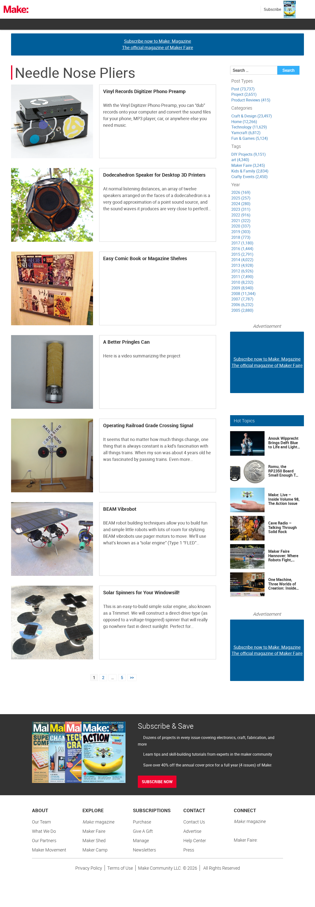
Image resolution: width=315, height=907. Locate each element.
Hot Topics (244, 421)
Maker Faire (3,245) (248, 165)
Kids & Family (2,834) (249, 171)
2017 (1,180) (242, 243)
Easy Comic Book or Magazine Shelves (145, 258)
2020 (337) (241, 226)
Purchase (142, 822)
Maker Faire (93, 831)
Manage (141, 840)
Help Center (194, 840)
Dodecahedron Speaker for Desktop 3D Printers (154, 174)
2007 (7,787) (242, 299)
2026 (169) (241, 192)
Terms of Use (120, 868)
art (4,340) (240, 159)
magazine (98, 822)
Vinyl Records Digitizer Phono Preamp (144, 91)
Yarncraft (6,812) (246, 132)
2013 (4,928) (242, 265)
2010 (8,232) (242, 282)
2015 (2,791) (242, 254)
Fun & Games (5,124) (249, 138)
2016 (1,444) (242, 248)
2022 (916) (241, 215)
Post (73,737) (243, 89)
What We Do (44, 831)
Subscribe (272, 9)
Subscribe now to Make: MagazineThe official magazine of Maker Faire (157, 44)
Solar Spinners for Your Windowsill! (141, 592)
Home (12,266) (244, 121)
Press (188, 850)
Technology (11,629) (249, 127)
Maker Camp (95, 850)
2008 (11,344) (243, 293)
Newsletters (144, 850)
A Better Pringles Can (126, 342)
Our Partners (44, 840)
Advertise (192, 831)
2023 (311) (241, 209)
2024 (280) (241, 203)
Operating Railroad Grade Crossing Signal (148, 425)
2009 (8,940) (242, 288)
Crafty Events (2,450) (249, 176)
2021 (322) (241, 220)
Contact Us (194, 822)
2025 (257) (241, 198)
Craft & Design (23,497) (251, 116)
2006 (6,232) (242, 304)
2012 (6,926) (242, 271)
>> (132, 677)
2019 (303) (241, 231)
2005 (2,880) (242, 310)
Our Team (41, 822)
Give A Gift (143, 831)
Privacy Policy (88, 868)
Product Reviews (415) (250, 100)
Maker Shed (94, 840)
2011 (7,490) (242, 276)
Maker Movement (49, 850)
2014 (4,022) (242, 259)
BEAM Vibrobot (119, 509)
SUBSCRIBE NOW (157, 781)
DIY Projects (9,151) (248, 154)
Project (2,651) (244, 94)
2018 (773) (241, 237)
